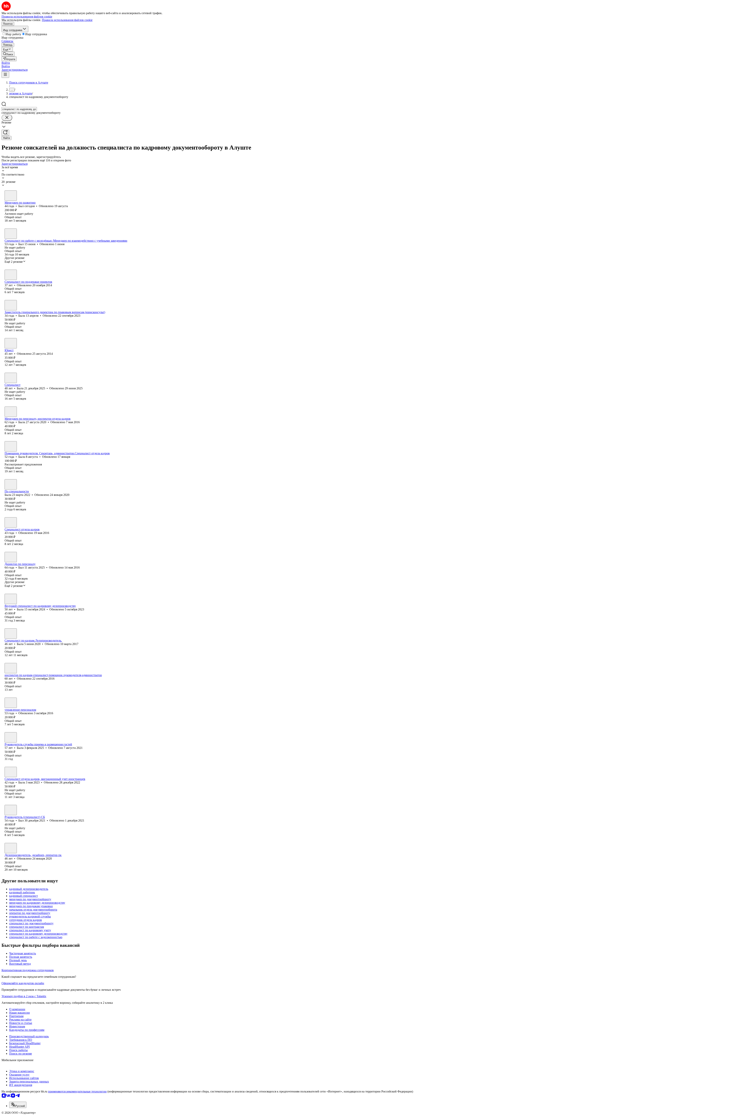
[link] (8, 54)
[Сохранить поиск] (5, 133)
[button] (6, 62)
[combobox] (19, 109)
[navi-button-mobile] (5, 75)
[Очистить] (7, 118)
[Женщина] (11, 275)
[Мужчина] (11, 195)
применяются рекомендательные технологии (77, 1091)
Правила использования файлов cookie (67, 20)
